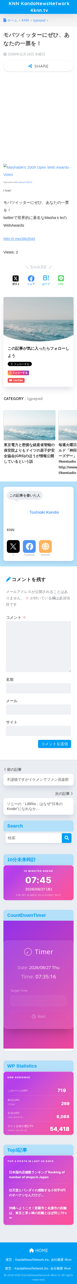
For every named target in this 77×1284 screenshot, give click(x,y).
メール (12, 701)
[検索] (66, 838)
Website (45, 554)
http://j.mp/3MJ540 (19, 238)
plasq (21, 182)
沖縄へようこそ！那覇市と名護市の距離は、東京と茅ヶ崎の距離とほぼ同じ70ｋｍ (38, 1213)
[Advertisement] (38, 115)
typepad (35, 398)
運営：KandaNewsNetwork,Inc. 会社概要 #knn (38, 1259)
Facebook (29, 554)
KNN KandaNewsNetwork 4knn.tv (39, 6)
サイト (12, 722)
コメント (16, 617)
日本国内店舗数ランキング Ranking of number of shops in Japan (37, 1174)
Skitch (29, 182)
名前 (10, 679)
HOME (41, 1250)
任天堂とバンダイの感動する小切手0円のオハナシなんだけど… (37, 1192)
